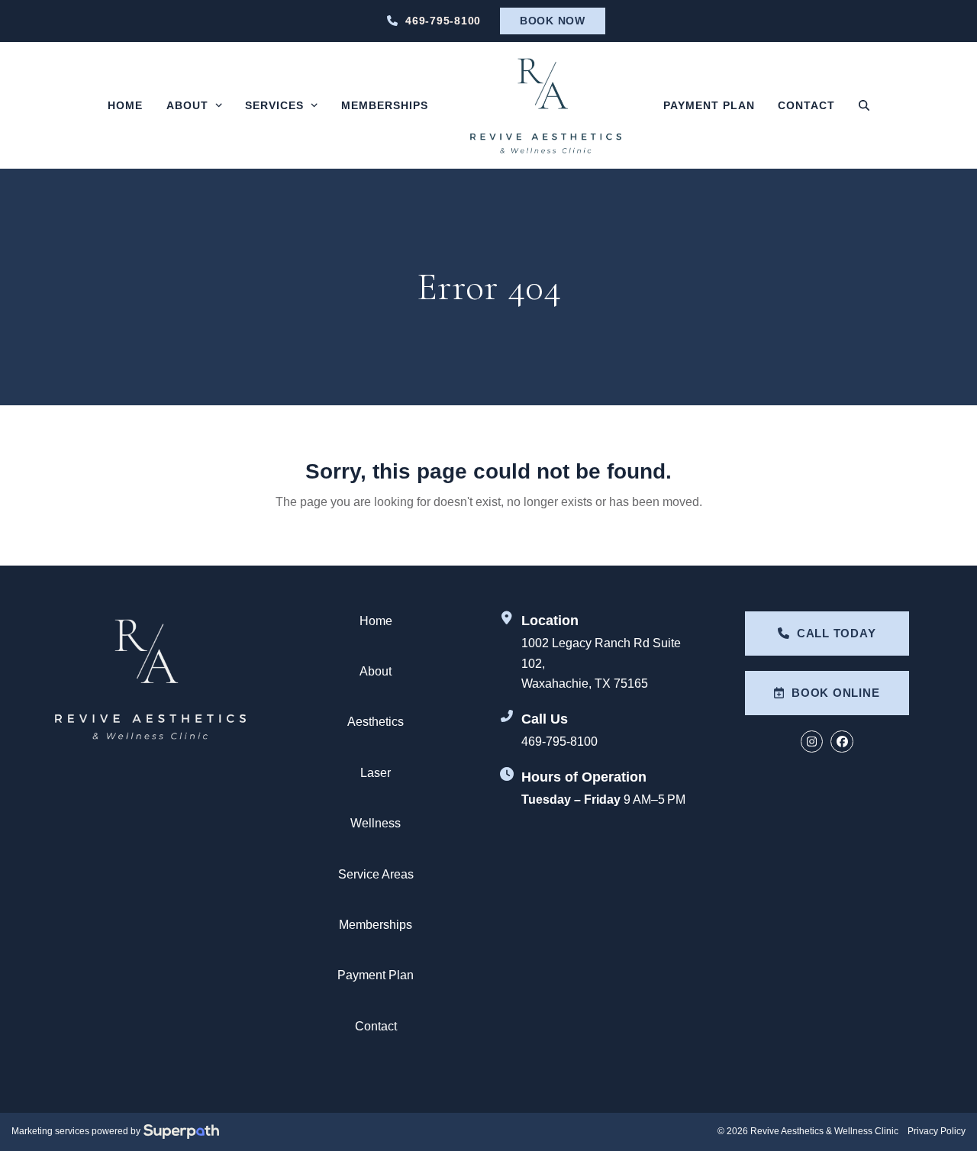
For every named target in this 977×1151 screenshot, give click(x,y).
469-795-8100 (443, 21)
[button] (864, 105)
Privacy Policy (937, 1131)
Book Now (552, 21)
